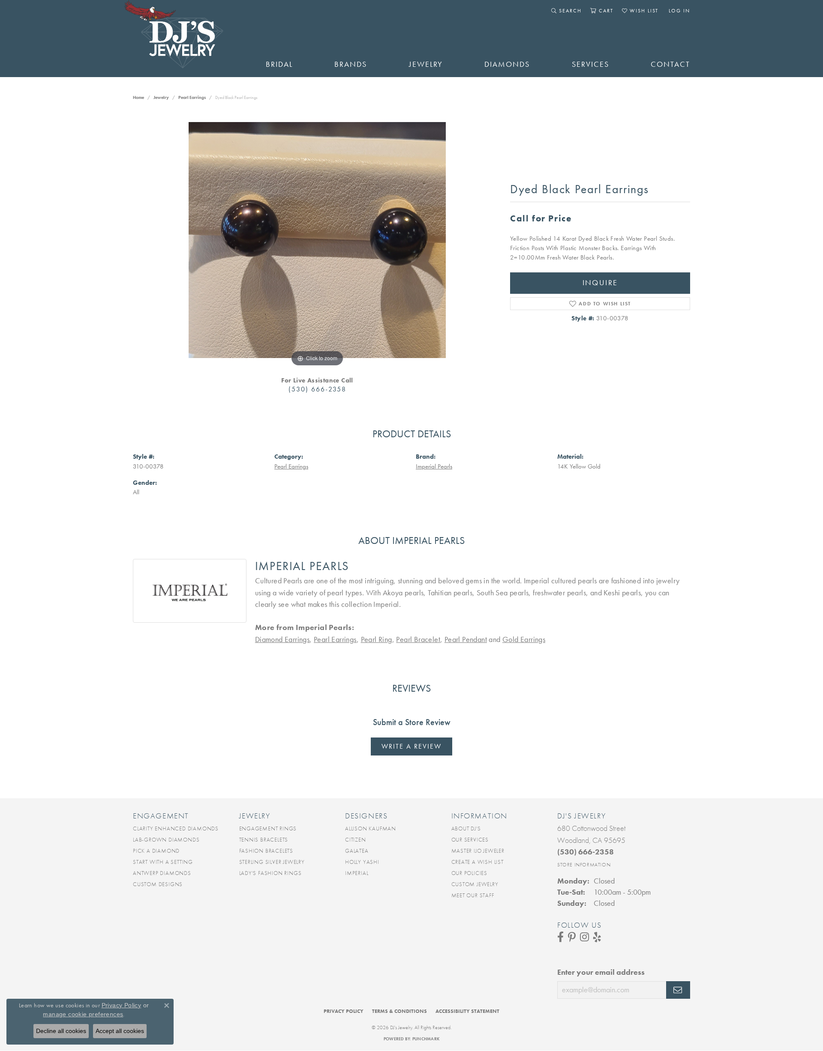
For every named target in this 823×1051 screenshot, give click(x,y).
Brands (350, 64)
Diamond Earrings (282, 639)
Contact (670, 64)
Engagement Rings (268, 828)
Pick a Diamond (156, 850)
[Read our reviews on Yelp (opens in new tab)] (597, 937)
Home (138, 97)
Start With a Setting (163, 862)
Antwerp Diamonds (162, 873)
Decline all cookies (61, 1030)
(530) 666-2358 (317, 389)
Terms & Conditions (399, 1011)
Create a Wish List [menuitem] (477, 862)
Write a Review (411, 746)
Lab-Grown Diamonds (166, 839)
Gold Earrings (523, 639)
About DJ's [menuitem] (466, 828)
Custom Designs (158, 884)
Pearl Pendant (466, 639)
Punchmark (425, 1039)
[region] (317, 240)
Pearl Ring (376, 639)
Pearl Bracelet (418, 639)
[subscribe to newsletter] (678, 990)
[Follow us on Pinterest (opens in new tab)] (572, 937)
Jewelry (426, 64)
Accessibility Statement (467, 1011)
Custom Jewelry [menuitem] (475, 884)
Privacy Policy (343, 1011)
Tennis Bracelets (263, 839)
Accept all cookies (120, 1030)
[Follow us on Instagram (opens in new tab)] (584, 937)
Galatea (357, 850)
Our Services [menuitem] (470, 839)
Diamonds (507, 64)
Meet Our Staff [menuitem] (472, 895)
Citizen (355, 839)
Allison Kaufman (370, 828)
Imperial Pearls (434, 466)
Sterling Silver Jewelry (272, 862)
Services (590, 64)
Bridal (279, 64)
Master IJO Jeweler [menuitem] (478, 850)
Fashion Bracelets (266, 850)
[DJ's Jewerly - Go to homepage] (186, 38)
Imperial (356, 873)
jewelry (161, 97)
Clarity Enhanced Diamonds (176, 828)
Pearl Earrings (192, 97)
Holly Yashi (362, 862)
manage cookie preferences (83, 1014)
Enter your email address (601, 972)
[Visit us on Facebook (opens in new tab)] (560, 937)
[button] (566, 10)
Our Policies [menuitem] (469, 873)
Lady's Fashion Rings (270, 873)
